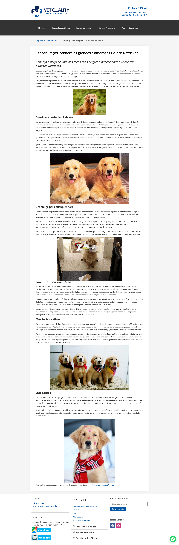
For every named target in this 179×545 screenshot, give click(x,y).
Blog (123, 27)
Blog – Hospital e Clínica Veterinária (46, 41)
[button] (89, 500)
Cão (60, 41)
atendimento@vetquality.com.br (44, 506)
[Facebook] (112, 525)
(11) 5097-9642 (37, 503)
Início (33, 41)
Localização (133, 27)
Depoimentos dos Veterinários (85, 506)
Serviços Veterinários (107, 27)
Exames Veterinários (84, 27)
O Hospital (42, 27)
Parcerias (76, 509)
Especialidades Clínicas (61, 27)
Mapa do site (78, 516)
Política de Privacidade (82, 520)
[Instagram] (118, 525)
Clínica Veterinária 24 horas (103, 484)
